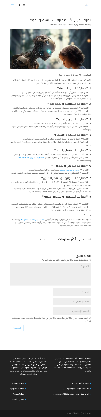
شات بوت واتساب (84, 358)
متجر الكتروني (60, 358)
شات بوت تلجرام (71, 358)
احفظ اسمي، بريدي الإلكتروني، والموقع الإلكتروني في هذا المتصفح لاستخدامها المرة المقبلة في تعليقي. (51, 319)
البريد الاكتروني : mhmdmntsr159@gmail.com (71, 394)
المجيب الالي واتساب (83, 367)
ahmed (81, 24)
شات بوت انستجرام (70, 364)
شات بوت (81, 364)
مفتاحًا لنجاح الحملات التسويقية (32, 219)
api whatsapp (69, 367)
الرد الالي (60, 364)
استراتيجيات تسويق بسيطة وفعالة (31, 157)
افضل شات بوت (85, 361)
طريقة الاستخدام (17, 383)
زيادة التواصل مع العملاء (69, 170)
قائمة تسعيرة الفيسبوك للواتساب (76, 388)
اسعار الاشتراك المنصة (80, 383)
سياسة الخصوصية (17, 388)
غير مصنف (62, 24)
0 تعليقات (53, 24)
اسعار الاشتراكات (17, 399)
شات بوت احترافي (71, 361)
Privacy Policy (18, 394)
